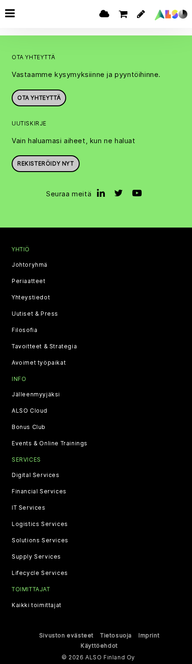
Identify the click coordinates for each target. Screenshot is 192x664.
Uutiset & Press (35, 314)
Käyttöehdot (99, 645)
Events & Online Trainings (50, 443)
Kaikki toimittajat (37, 605)
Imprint (148, 635)
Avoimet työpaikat (39, 363)
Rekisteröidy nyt (45, 163)
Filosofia (24, 330)
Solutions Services (40, 540)
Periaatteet (29, 281)
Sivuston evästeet (66, 635)
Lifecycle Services (40, 573)
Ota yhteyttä (39, 97)
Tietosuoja (116, 635)
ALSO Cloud (30, 411)
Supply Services (36, 556)
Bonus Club (29, 427)
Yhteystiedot (31, 297)
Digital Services (36, 475)
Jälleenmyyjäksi (36, 394)
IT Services (29, 508)
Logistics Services (40, 524)
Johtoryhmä (30, 265)
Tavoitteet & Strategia (44, 346)
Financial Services (39, 491)
